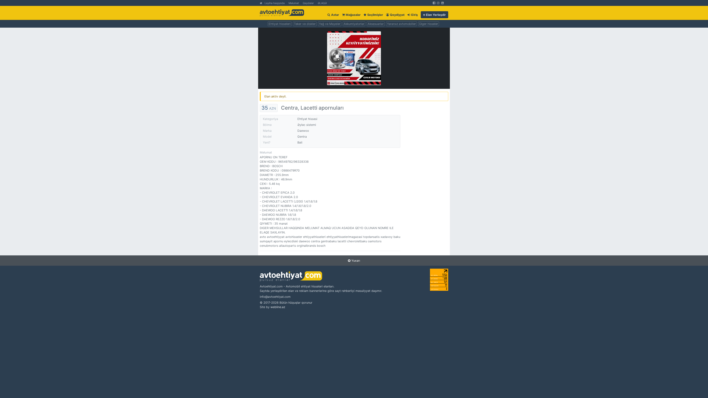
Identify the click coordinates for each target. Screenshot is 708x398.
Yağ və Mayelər (329, 24)
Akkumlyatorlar (354, 24)
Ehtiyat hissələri (280, 24)
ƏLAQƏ (322, 3)
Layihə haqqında (275, 3)
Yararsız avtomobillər (401, 24)
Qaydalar (308, 3)
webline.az (277, 307)
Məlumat (294, 3)
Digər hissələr (428, 24)
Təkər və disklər (305, 24)
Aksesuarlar (376, 24)
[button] (434, 14)
